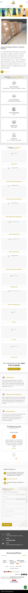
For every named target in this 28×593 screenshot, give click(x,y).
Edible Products (20, 560)
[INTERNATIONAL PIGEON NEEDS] (13, 2)
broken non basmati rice (14, 304)
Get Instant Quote (13, 369)
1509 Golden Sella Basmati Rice (14, 216)
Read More (14, 448)
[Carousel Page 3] (14, 458)
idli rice (14, 322)
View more (6, 71)
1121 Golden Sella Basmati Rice (14, 181)
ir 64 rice (14, 339)
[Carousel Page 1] (11, 458)
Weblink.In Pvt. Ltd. (16, 578)
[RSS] (17, 563)
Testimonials (13, 562)
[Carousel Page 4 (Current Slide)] (16, 458)
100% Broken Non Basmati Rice (14, 269)
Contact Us (22, 562)
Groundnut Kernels (14, 568)
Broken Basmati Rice (14, 234)
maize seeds (14, 357)
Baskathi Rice (14, 287)
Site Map (12, 563)
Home (4, 560)
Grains (7, 566)
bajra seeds (14, 164)
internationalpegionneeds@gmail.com (14, 544)
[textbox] (13, 6)
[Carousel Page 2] (13, 458)
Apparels (5, 562)
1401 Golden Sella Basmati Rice (14, 199)
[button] (12, 478)
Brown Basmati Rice (14, 251)
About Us (11, 560)
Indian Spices (19, 566)
